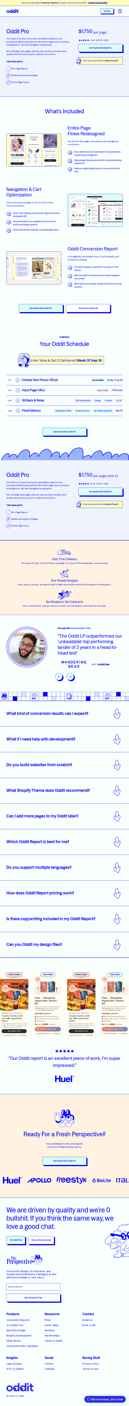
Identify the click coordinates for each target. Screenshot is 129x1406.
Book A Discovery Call (41, 1240)
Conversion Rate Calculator (22, 1346)
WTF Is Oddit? (15, 1368)
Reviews (50, 1330)
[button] (120, 11)
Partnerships (52, 1335)
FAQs (48, 1320)
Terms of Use (90, 1368)
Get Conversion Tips (33, 1298)
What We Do (13, 1340)
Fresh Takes (52, 1325)
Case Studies (14, 1363)
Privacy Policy (90, 1363)
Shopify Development (19, 1335)
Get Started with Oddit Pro (100, 48)
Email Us (87, 1320)
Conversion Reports (18, 1320)
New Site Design (16, 1330)
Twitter (49, 1363)
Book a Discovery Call (88, 308)
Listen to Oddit (53, 1340)
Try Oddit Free (16, 1240)
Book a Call (88, 1325)
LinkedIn (50, 1368)
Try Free (106, 11)
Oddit (12, 1396)
